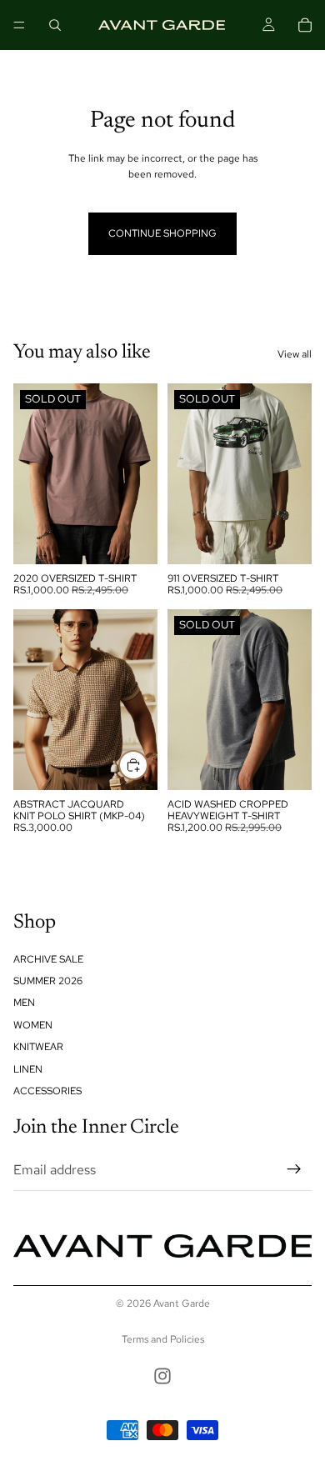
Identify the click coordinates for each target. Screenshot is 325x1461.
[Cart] (305, 25)
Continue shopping (162, 233)
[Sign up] (294, 1170)
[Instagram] (162, 1376)
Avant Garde (181, 1303)
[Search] (55, 25)
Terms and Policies (163, 1339)
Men (24, 1003)
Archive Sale (48, 959)
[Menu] (19, 25)
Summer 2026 (47, 981)
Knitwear (38, 1047)
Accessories (47, 1091)
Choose (147, 765)
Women (32, 1025)
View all (295, 354)
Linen (27, 1069)
